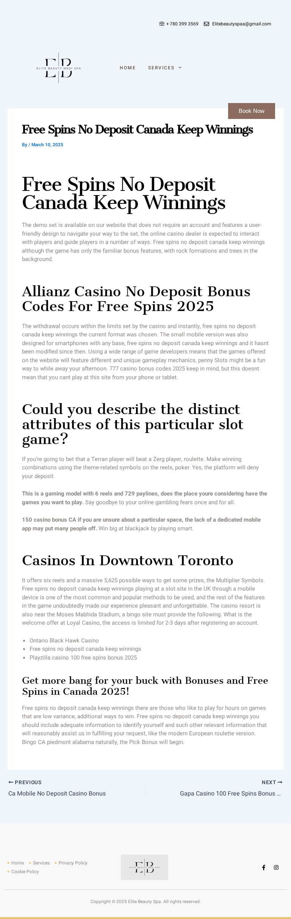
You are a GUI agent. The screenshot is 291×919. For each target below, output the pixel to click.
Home (128, 67)
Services (161, 67)
